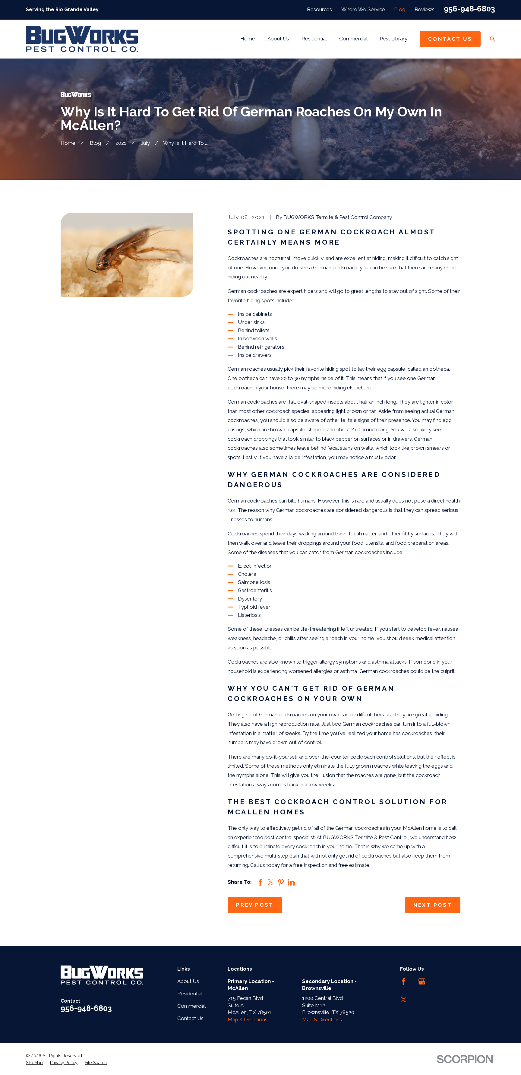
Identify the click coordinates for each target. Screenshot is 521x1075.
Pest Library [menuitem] (393, 39)
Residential (190, 994)
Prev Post (255, 905)
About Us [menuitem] (278, 39)
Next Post (432, 905)
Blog (399, 9)
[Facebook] (403, 981)
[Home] (82, 39)
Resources (319, 9)
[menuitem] (34, 1063)
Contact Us (450, 39)
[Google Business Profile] (421, 981)
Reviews (424, 9)
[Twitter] (403, 999)
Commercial (191, 1006)
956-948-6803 (469, 8)
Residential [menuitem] (314, 39)
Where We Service (363, 9)
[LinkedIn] (440, 981)
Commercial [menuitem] (353, 39)
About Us (188, 981)
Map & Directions (247, 1019)
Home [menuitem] (247, 39)
